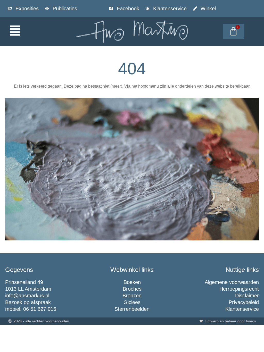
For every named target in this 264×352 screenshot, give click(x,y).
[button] (33, 31)
